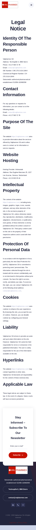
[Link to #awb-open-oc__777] (31, 5)
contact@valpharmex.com (17, 68)
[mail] (23, 505)
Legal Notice (13, 522)
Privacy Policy (22, 522)
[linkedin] (13, 505)
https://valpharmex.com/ (20, 136)
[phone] (18, 505)
